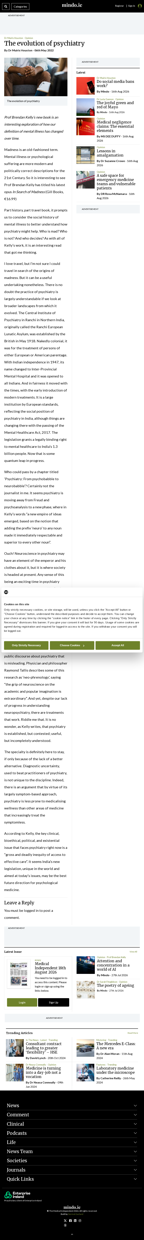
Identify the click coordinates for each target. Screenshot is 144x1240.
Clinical (15, 1124)
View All (133, 951)
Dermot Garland (75, 1214)
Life (11, 1142)
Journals (16, 1170)
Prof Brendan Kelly (116, 957)
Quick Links (20, 1179)
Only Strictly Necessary (26, 645)
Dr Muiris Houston (13, 38)
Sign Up (53, 1002)
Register (119, 5)
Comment (18, 1115)
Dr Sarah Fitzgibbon (107, 981)
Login (22, 1002)
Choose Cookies (70, 645)
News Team (20, 1151)
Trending (53, 1040)
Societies (17, 1160)
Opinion (29, 38)
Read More (133, 1033)
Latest (43, 1040)
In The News (32, 1040)
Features (100, 1064)
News (13, 1105)
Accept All (118, 645)
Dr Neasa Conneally (36, 1064)
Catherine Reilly (110, 1078)
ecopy (38, 960)
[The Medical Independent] (80, 1220)
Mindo (105, 91)
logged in (31, 910)
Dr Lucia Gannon (105, 99)
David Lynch (38, 1058)
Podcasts (17, 1133)
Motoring (101, 1040)
